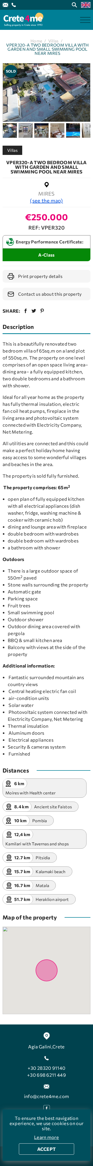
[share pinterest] (42, 311)
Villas (53, 41)
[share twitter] (34, 311)
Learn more (46, 1137)
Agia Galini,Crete (46, 1046)
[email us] (5, 5)
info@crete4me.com (46, 1096)
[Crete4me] (23, 19)
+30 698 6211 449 (46, 1075)
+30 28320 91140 (47, 1068)
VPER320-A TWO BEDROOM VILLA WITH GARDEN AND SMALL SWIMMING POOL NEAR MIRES (47, 49)
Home (36, 41)
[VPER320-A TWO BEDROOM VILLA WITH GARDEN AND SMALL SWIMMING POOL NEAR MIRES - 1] (46, 92)
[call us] (14, 5)
